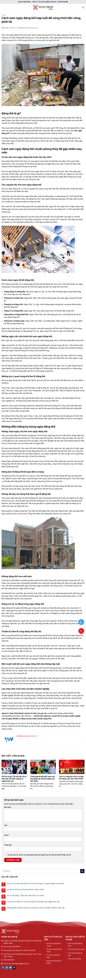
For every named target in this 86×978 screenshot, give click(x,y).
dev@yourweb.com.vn (30, 28)
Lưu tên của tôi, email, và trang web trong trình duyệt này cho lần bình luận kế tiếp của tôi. (39, 855)
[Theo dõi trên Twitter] (10, 967)
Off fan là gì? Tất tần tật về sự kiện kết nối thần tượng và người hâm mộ (14, 778)
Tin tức (4, 15)
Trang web (8, 845)
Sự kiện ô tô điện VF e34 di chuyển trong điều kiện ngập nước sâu (33, 902)
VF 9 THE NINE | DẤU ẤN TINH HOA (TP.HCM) (25, 896)
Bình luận (8, 807)
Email (6, 835)
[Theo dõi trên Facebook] (3, 967)
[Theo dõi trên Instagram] (6, 967)
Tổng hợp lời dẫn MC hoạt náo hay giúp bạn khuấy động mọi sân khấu (42, 778)
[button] (83, 7)
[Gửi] (82, 871)
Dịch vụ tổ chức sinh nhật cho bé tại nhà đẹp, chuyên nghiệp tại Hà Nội (35, 884)
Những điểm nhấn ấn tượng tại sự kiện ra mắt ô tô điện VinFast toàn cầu (36, 908)
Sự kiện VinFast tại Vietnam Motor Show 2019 (25, 890)
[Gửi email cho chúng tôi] (14, 967)
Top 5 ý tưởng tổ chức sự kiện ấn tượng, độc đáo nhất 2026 (71, 777)
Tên (6, 825)
